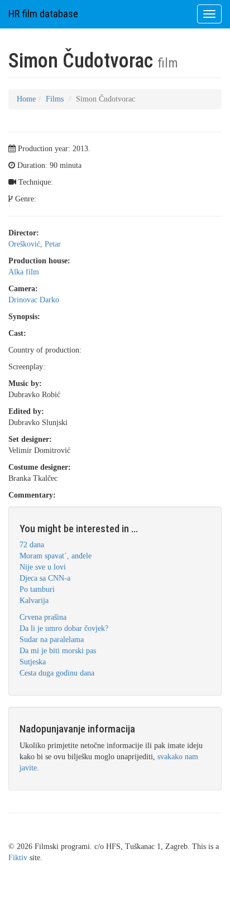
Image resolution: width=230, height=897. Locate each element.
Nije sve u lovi (43, 567)
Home (26, 99)
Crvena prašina (43, 617)
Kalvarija (34, 600)
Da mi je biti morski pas (58, 651)
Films (55, 99)
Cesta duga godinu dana (57, 673)
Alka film (23, 272)
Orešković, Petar (34, 244)
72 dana (32, 545)
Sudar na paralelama (52, 639)
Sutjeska (33, 662)
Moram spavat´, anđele (56, 556)
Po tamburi (37, 589)
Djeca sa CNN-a (45, 578)
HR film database (43, 14)
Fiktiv (17, 857)
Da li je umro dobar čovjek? (64, 628)
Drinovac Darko (33, 300)
